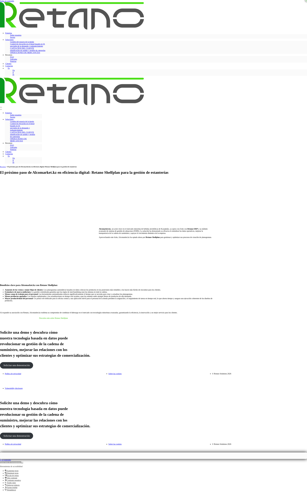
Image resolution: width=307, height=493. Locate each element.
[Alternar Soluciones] (40, 119)
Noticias (13, 61)
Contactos (9, 66)
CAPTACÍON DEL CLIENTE (22, 48)
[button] (11, 462)
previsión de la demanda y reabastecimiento (26, 46)
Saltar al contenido (7, 1)
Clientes (8, 64)
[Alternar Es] (40, 156)
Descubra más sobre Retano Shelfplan (53, 318)
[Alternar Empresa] (40, 113)
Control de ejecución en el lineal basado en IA (27, 44)
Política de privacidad (13, 374)
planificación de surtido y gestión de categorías (27, 50)
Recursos (3, 167)
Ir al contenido (5, 460)
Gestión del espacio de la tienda (22, 42)
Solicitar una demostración (16, 365)
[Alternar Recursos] (40, 143)
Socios (12, 37)
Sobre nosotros (15, 35)
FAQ (12, 57)
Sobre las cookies (115, 374)
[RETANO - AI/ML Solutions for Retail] (72, 29)
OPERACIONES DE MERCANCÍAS (25, 53)
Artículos (13, 59)
